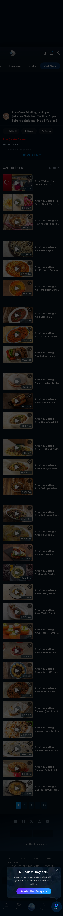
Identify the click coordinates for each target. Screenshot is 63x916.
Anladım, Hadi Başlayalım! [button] (33, 891)
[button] (57, 870)
